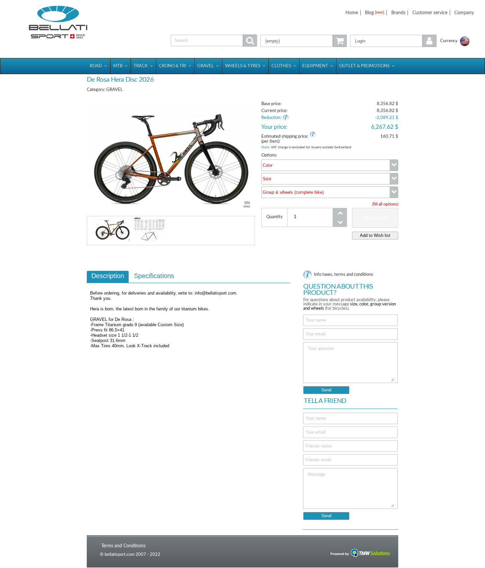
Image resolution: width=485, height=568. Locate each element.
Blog (374, 12)
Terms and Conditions (123, 545)
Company (464, 12)
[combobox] (329, 165)
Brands (398, 12)
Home (351, 12)
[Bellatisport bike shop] (58, 22)
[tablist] (188, 318)
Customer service (429, 12)
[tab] (108, 277)
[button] (393, 41)
